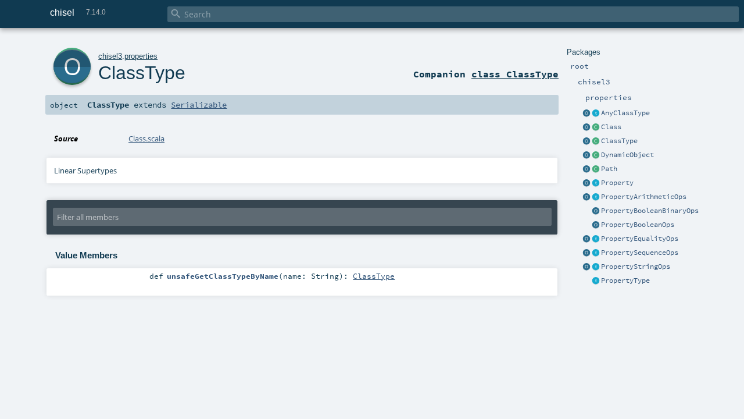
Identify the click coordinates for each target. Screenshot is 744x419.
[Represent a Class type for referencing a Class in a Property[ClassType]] (595, 141)
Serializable (199, 105)
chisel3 (110, 56)
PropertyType (625, 280)
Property (617, 183)
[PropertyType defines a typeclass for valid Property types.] (595, 281)
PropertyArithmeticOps (643, 197)
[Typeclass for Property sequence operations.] (595, 253)
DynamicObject (627, 155)
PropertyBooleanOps (637, 225)
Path (609, 169)
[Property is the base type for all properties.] (595, 183)
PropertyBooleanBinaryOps (650, 211)
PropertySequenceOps (639, 252)
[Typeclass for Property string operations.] (595, 267)
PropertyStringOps (635, 266)
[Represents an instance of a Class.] (595, 155)
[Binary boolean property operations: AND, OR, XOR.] (595, 211)
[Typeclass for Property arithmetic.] (595, 197)
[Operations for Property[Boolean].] (595, 225)
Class (611, 127)
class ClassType (515, 74)
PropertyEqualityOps (639, 239)
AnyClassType (625, 113)
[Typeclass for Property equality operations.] (595, 239)
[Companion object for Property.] (586, 183)
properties (141, 56)
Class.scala (146, 138)
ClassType (619, 141)
